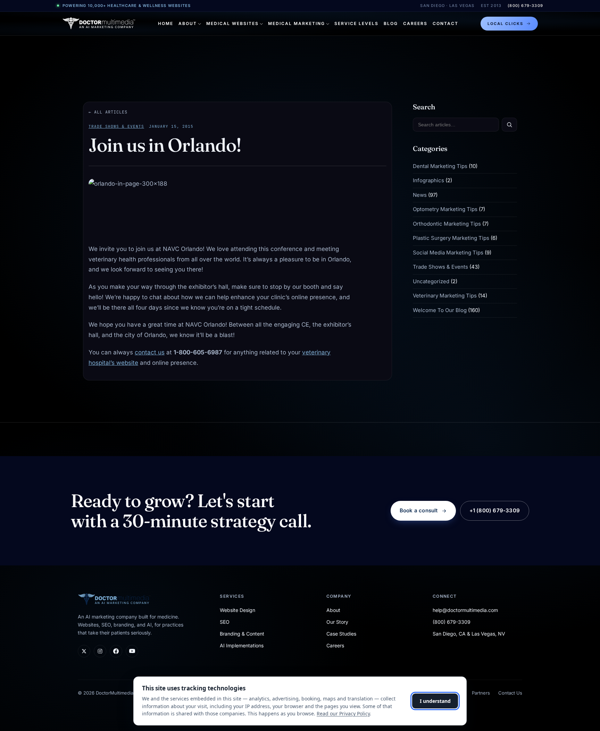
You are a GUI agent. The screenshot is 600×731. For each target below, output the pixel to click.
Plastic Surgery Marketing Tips (451, 238)
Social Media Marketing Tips (448, 252)
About (187, 23)
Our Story (337, 622)
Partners (481, 693)
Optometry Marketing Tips (445, 209)
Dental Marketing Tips (440, 166)
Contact (445, 23)
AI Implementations (242, 645)
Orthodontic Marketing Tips (447, 223)
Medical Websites (232, 23)
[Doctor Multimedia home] (99, 23)
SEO (225, 622)
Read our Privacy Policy (343, 713)
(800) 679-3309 (525, 5)
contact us (150, 352)
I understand (435, 701)
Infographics (428, 180)
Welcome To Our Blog (440, 310)
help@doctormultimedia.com (465, 610)
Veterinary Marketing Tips (445, 296)
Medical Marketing (296, 23)
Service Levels (356, 23)
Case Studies (341, 634)
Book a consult (419, 510)
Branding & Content (242, 634)
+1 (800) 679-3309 (494, 510)
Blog (391, 23)
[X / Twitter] (84, 651)
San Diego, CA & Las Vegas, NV (469, 634)
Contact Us (510, 693)
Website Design (237, 610)
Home (165, 23)
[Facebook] (116, 651)
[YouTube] (132, 651)
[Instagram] (100, 651)
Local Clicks (505, 23)
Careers (415, 23)
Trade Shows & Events (116, 126)
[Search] (509, 125)
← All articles (108, 112)
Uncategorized (431, 281)
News (420, 195)
